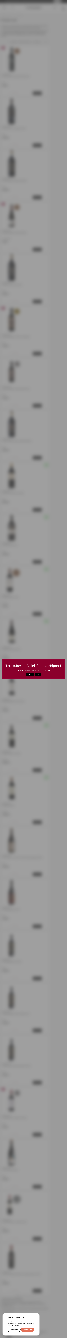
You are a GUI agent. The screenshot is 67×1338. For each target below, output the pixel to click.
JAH (29, 675)
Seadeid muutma (14, 1329)
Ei (38, 675)
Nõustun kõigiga (27, 1329)
